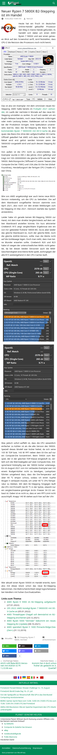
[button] (9, 646)
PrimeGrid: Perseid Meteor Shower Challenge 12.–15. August (25, 688)
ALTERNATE (9, 723)
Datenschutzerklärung (21, 748)
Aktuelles (8, 638)
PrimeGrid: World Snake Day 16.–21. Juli (16, 691)
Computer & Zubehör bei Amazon (18, 727)
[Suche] (53, 3)
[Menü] (4, 3)
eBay (6, 730)
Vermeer (23, 639)
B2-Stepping (22, 637)
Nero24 (30, 18)
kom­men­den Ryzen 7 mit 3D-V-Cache (24, 130)
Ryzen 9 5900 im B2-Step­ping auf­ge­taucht (31, 601)
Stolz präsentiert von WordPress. (14, 753)
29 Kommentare (49, 639)
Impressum (37, 748)
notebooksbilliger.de (12, 733)
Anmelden (6, 748)
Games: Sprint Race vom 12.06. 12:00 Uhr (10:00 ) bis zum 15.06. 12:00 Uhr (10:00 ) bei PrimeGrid (28, 702)
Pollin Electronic (10, 737)
